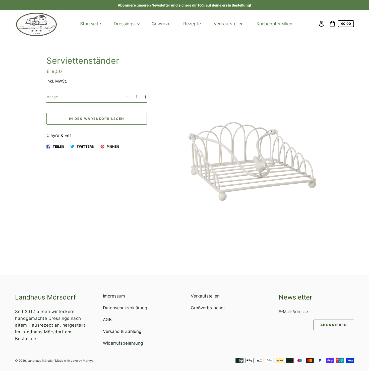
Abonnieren (333, 325)
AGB (107, 319)
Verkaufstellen (205, 296)
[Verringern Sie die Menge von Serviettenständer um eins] (125, 96)
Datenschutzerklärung (125, 307)
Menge (52, 97)
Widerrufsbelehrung (123, 343)
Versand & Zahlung (122, 331)
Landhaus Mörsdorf (43, 331)
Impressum (114, 296)
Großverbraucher (208, 307)
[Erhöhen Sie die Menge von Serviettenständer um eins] (147, 96)
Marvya (88, 360)
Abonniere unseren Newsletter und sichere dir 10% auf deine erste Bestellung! (184, 5)
